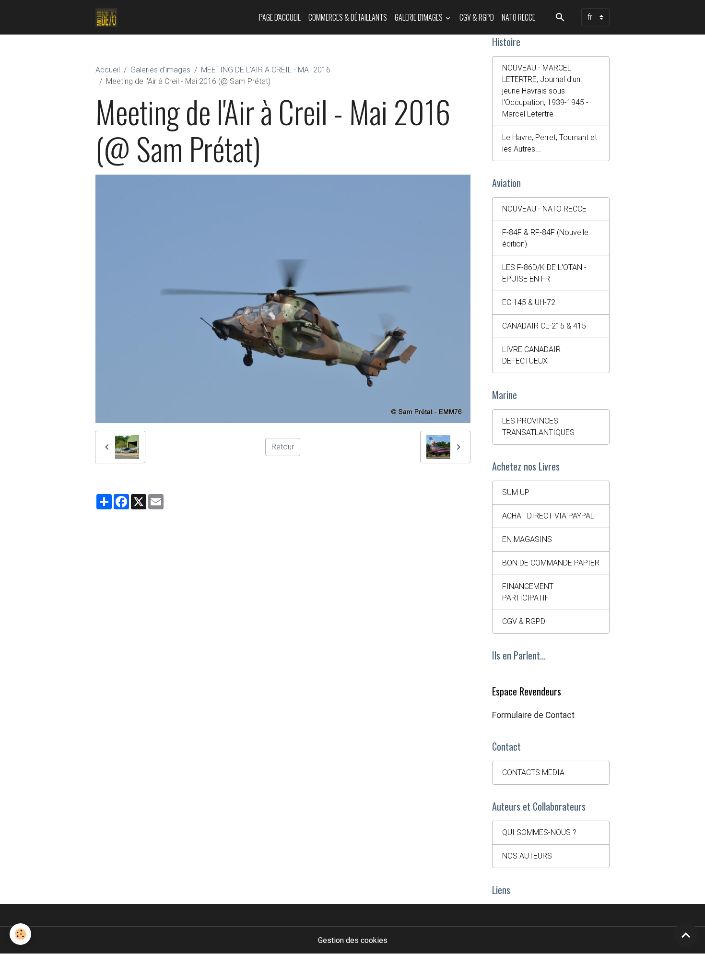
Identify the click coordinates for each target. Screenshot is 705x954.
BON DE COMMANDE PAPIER (550, 562)
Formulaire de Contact (533, 715)
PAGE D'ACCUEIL (280, 17)
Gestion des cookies (353, 940)
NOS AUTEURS (527, 855)
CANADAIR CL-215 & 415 (544, 325)
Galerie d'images (419, 17)
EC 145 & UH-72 (528, 302)
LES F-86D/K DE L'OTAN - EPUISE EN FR (544, 273)
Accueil (107, 69)
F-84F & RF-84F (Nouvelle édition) (545, 238)
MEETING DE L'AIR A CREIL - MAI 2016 (265, 69)
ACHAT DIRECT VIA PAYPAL (548, 515)
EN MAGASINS (527, 539)
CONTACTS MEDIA (533, 772)
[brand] (108, 17)
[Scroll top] (686, 935)
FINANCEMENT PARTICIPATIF (527, 592)
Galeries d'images (160, 69)
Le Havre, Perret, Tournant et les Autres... (549, 143)
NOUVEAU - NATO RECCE (544, 208)
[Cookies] (20, 934)
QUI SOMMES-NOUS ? (539, 832)
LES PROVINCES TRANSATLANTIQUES (538, 426)
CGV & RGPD (476, 17)
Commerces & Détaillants (347, 17)
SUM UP (515, 492)
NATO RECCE (518, 17)
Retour (282, 446)
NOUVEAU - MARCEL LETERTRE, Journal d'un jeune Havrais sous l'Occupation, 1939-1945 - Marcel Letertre (545, 90)
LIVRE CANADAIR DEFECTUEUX (531, 355)
